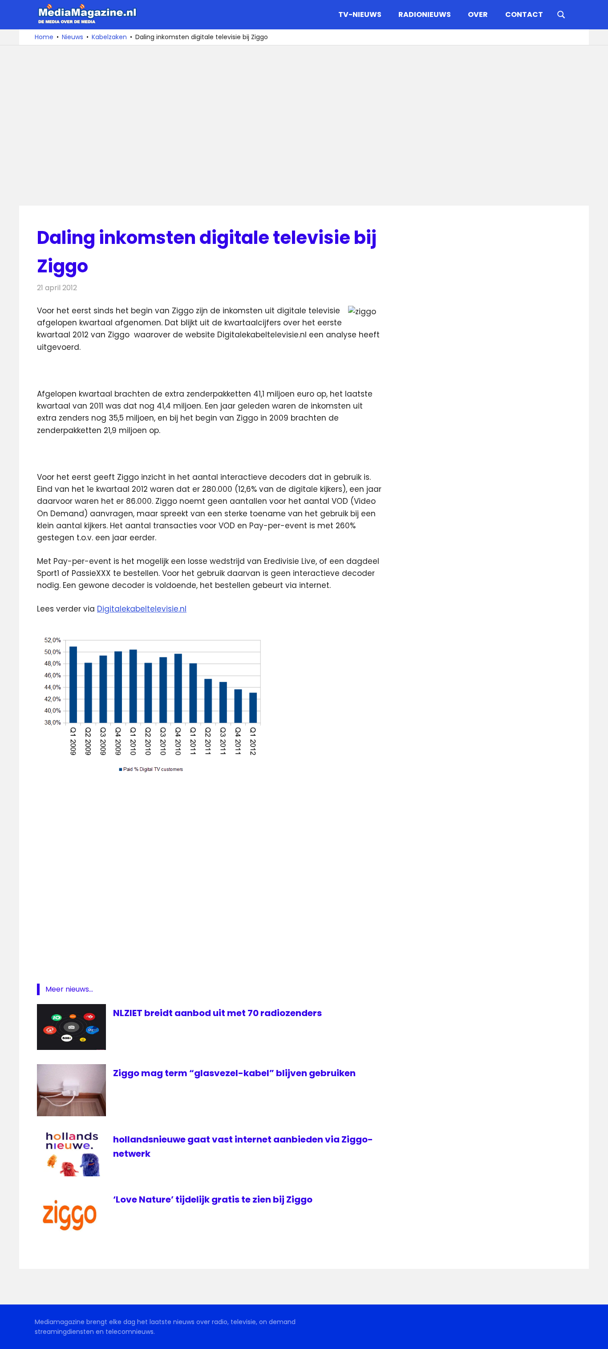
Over (478, 14)
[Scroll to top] (595, 1336)
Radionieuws (424, 14)
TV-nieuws (359, 14)
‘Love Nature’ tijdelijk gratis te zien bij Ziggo (212, 1199)
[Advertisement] (304, 125)
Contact (524, 14)
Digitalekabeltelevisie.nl (141, 609)
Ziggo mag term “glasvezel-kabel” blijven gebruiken (234, 1073)
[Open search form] (561, 14)
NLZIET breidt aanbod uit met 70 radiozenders (217, 1013)
